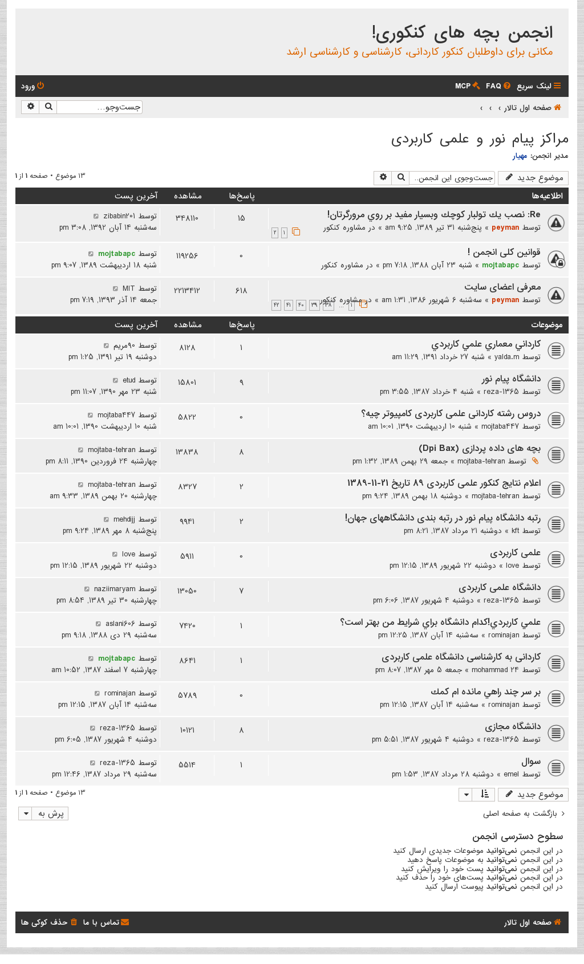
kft (515, 530)
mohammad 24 (495, 670)
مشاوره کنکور (344, 227)
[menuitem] (499, 86)
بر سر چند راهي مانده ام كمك (486, 692)
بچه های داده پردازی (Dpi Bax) (480, 448)
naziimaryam (114, 589)
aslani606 (120, 623)
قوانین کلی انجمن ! (504, 252)
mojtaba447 (500, 426)
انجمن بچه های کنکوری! (462, 33)
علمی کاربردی (515, 553)
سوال (531, 761)
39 (314, 305)
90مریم (124, 345)
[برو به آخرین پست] (96, 216)
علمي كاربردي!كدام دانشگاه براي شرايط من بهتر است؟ (440, 622)
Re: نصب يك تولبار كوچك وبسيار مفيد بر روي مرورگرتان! (434, 215)
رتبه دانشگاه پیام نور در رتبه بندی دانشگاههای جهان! (443, 518)
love (512, 565)
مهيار (520, 155)
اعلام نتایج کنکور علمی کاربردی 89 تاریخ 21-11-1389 (444, 483)
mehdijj (124, 519)
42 (276, 305)
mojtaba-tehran (481, 461)
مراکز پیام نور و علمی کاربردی (480, 138)
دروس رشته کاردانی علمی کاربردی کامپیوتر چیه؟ (451, 414)
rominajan (503, 635)
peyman (505, 227)
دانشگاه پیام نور (511, 379)
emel (511, 774)
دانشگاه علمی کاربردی (500, 588)
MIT (129, 288)
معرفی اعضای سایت (502, 287)
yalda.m (506, 357)
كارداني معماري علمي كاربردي (486, 344)
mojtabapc (500, 265)
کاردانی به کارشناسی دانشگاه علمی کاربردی (461, 657)
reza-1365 (501, 391)
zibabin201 (119, 216)
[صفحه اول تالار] (559, 19)
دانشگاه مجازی (513, 727)
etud (129, 380)
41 (288, 305)
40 (301, 305)
